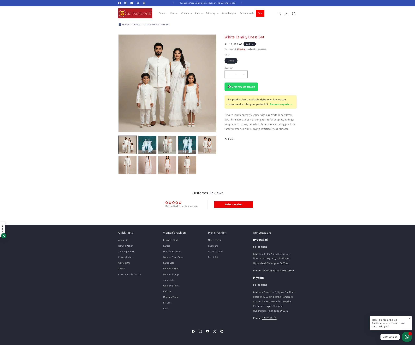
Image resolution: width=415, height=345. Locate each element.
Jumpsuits (168, 279)
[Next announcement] (242, 3)
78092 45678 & (270, 270)
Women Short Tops (173, 257)
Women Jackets (171, 268)
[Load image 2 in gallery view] (147, 145)
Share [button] (231, 138)
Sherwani (213, 245)
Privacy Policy (125, 257)
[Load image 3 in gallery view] (167, 145)
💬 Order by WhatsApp (241, 86)
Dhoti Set (213, 257)
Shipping (241, 49)
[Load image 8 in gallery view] (167, 165)
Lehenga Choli (170, 239)
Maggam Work (170, 297)
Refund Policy (125, 245)
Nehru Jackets (215, 251)
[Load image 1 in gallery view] (127, 145)
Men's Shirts (214, 239)
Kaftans (167, 291)
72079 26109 (269, 318)
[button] (173, 13)
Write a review (233, 204)
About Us (123, 239)
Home (125, 24)
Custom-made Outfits (129, 274)
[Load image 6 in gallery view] (127, 165)
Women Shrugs (171, 274)
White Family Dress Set (157, 24)
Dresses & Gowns (172, 251)
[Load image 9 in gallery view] (187, 165)
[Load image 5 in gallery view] (207, 145)
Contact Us (124, 262)
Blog (165, 308)
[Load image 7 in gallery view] (147, 165)
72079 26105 (287, 270)
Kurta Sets (168, 262)
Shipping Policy (126, 251)
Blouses (167, 302)
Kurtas (166, 245)
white (232, 61)
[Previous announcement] (173, 3)
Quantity (229, 67)
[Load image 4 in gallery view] (187, 145)
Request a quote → (281, 104)
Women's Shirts (171, 285)
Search (121, 268)
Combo (137, 24)
